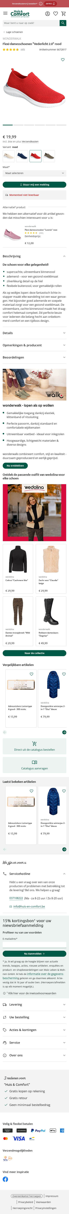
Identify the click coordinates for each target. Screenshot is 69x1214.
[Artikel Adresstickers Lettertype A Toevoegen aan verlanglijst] (31, 674)
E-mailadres (9, 938)
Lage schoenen (14, 32)
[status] (30, 23)
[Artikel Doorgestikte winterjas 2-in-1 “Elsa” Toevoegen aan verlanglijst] (63, 674)
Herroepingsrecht (22, 1208)
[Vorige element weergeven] (5, 732)
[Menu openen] (5, 14)
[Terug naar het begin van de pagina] (65, 1190)
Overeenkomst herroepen (26, 1196)
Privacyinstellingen (45, 1208)
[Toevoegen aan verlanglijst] (62, 59)
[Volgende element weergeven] (64, 732)
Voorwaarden (43, 1202)
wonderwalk (12, 38)
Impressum (52, 1196)
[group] (34, 88)
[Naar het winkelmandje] (63, 13)
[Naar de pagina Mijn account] (47, 13)
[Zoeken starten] (63, 23)
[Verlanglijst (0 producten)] (55, 13)
